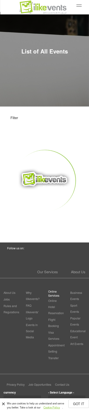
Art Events (76, 344)
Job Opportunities (39, 384)
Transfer (53, 358)
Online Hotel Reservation (55, 307)
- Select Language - (61, 392)
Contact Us (62, 384)
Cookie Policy (51, 407)
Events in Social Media (32, 331)
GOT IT (78, 403)
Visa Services (53, 335)
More (44, 220)
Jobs (7, 299)
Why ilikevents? (33, 296)
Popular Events (75, 321)
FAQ (28, 305)
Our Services (47, 271)
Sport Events (74, 308)
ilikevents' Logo (32, 315)
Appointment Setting (55, 348)
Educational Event (77, 334)
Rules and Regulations (11, 309)
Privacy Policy (16, 384)
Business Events (76, 296)
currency (10, 392)
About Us (78, 271)
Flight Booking (53, 323)
